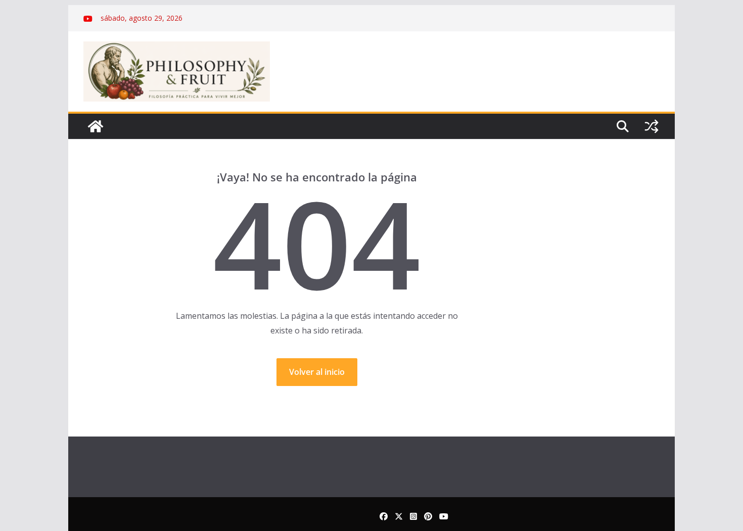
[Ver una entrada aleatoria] (651, 126)
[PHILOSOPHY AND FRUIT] (95, 126)
